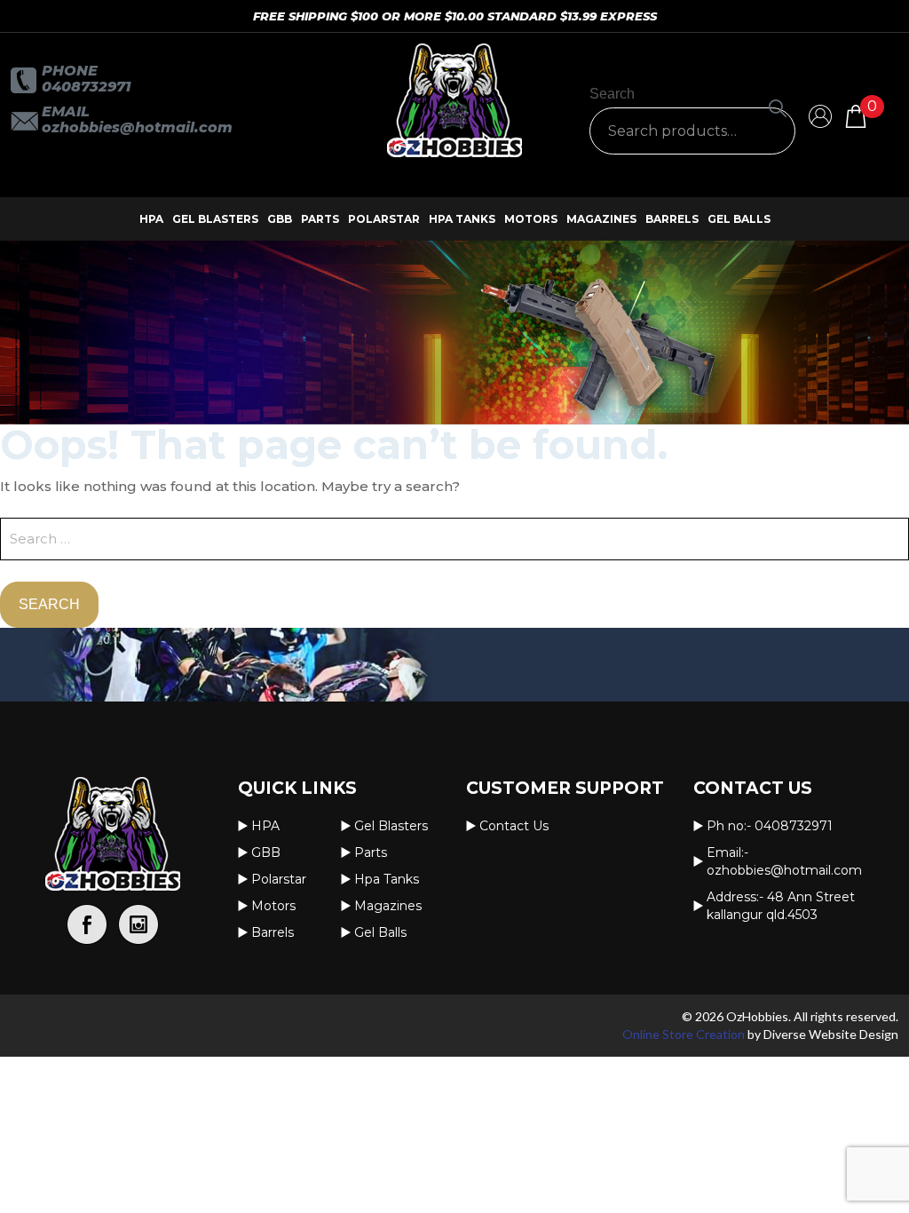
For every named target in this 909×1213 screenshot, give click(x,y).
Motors (530, 219)
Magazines (601, 219)
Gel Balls (739, 219)
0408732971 (86, 86)
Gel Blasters (215, 219)
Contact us (514, 826)
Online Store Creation (683, 1034)
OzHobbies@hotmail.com (137, 127)
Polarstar (384, 219)
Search (612, 93)
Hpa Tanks (462, 219)
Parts (320, 219)
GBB (279, 219)
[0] (855, 115)
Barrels (672, 219)
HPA (151, 219)
